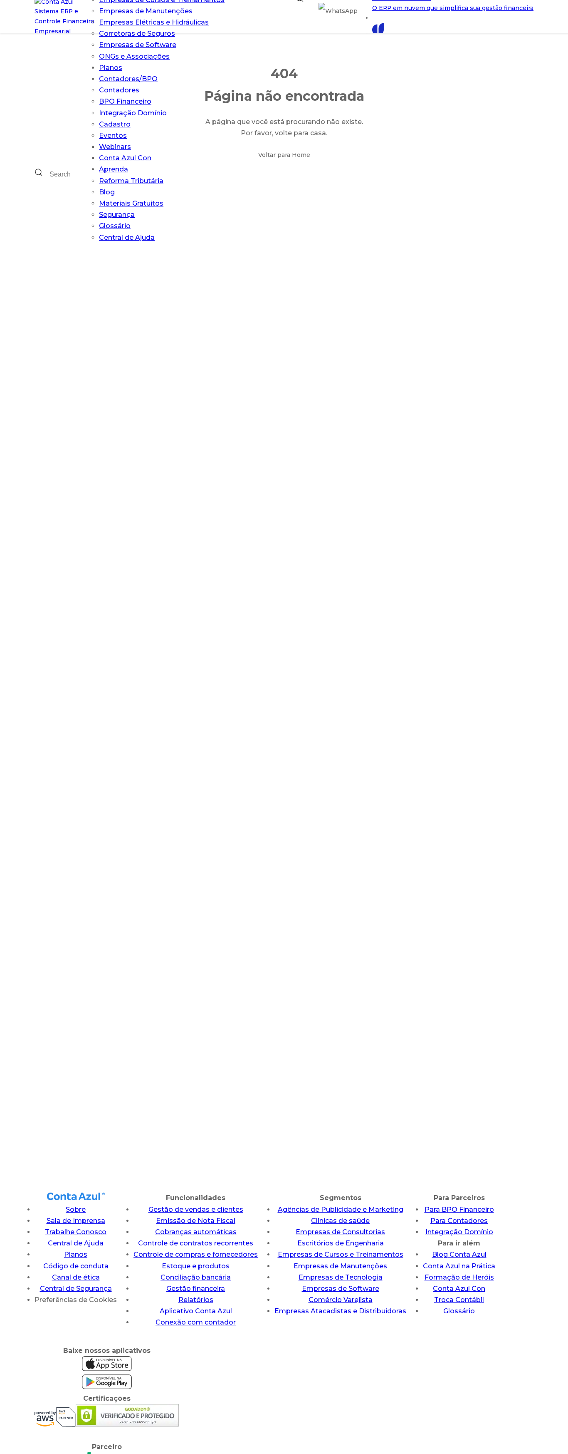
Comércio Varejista (341, 1300)
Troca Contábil (459, 1300)
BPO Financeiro (125, 101)
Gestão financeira (195, 1288)
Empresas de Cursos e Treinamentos (340, 1254)
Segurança (117, 215)
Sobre (76, 1209)
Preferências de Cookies (76, 1300)
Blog (107, 192)
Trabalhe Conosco (75, 1232)
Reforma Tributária (131, 181)
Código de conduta (76, 1266)
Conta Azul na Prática (459, 1266)
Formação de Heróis (459, 1277)
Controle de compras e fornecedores (195, 1254)
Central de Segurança (76, 1288)
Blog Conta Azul (459, 1254)
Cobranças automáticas (196, 1232)
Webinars (115, 147)
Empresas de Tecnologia (341, 1277)
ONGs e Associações (134, 56)
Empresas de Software (137, 45)
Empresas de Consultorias (340, 1232)
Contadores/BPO (128, 79)
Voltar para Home (284, 155)
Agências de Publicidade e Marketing (340, 1209)
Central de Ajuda (127, 237)
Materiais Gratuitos (131, 203)
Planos (110, 68)
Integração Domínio (133, 113)
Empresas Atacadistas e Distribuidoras (340, 1311)
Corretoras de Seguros (137, 33)
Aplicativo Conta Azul (196, 1311)
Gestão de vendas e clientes (195, 1209)
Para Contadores (459, 1221)
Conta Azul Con (125, 158)
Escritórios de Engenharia (340, 1243)
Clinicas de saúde (340, 1221)
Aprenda (113, 169)
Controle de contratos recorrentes (195, 1243)
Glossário (115, 226)
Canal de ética (76, 1277)
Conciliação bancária (196, 1277)
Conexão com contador (196, 1322)
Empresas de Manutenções (146, 11)
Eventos (113, 135)
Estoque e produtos (196, 1266)
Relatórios (195, 1300)
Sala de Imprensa (76, 1221)
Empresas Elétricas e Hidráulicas (154, 22)
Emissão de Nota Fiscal (195, 1221)
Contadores (119, 90)
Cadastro (115, 124)
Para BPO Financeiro (459, 1209)
